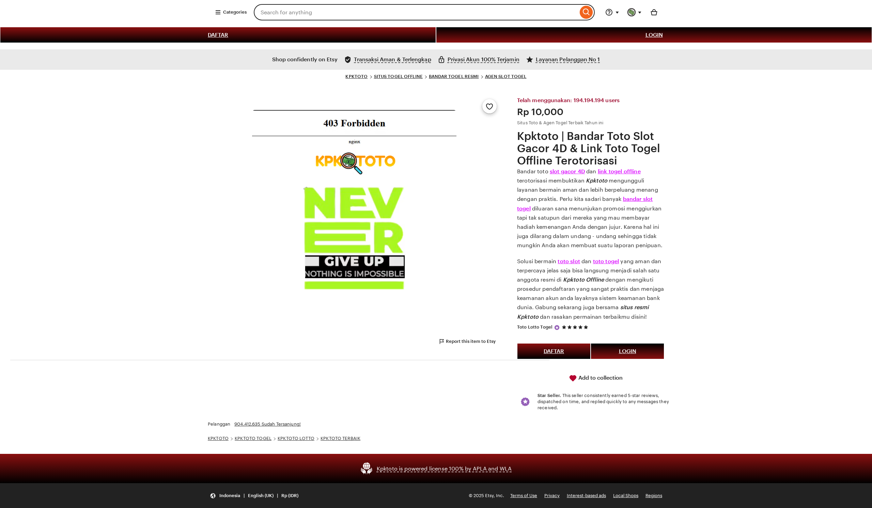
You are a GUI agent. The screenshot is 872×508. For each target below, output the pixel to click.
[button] (254, 495)
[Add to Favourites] (489, 106)
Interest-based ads (586, 495)
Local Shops (625, 495)
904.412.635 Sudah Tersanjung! (267, 424)
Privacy (552, 495)
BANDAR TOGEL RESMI (454, 76)
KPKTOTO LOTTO (296, 438)
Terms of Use (523, 495)
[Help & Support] (612, 12)
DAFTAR (218, 35)
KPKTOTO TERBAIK (340, 438)
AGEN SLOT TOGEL (506, 76)
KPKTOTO (356, 76)
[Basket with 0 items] (654, 12)
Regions (653, 495)
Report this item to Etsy (471, 341)
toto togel (606, 261)
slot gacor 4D (567, 171)
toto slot (569, 261)
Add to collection (600, 378)
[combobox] (416, 12)
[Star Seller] (557, 327)
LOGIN (654, 35)
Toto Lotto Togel (534, 327)
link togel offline (619, 171)
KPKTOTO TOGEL (253, 438)
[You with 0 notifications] (634, 12)
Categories (235, 12)
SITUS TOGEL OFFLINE (398, 76)
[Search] (586, 12)
